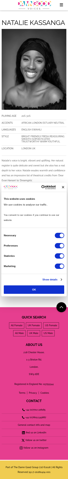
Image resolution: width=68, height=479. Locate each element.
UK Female (34, 325)
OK (34, 289)
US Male (48, 333)
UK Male (33, 333)
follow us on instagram (36, 447)
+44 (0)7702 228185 (36, 409)
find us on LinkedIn (36, 432)
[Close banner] (63, 187)
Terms (22, 393)
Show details (49, 279)
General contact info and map (34, 425)
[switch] (59, 245)
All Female (16, 325)
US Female (51, 325)
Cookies (44, 393)
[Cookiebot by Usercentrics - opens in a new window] (42, 187)
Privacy (33, 393)
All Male (19, 333)
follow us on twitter (36, 440)
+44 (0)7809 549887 (35, 417)
